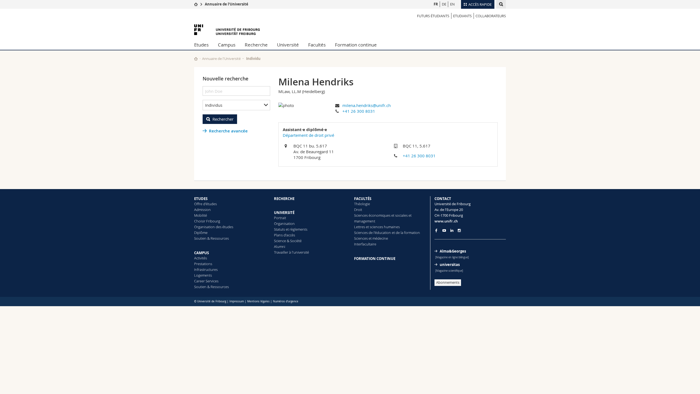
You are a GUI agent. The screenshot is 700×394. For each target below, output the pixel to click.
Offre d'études (205, 203)
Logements (203, 275)
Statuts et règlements (290, 229)
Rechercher (223, 119)
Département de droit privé (308, 135)
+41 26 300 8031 (358, 111)
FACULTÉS (362, 198)
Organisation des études (213, 226)
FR (436, 4)
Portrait (280, 217)
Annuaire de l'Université (226, 4)
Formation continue (356, 45)
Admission (202, 209)
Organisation (284, 223)
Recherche (256, 45)
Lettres (359, 226)
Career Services (206, 281)
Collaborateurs (491, 15)
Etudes (201, 45)
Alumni (279, 246)
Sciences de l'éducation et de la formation (387, 232)
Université (288, 45)
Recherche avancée (228, 131)
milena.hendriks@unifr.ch (366, 105)
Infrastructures (206, 269)
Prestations (203, 263)
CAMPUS (201, 252)
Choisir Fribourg (207, 221)
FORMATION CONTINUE (374, 258)
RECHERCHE (284, 198)
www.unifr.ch (446, 221)
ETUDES (201, 198)
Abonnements (447, 282)
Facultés (317, 45)
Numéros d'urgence (285, 301)
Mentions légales (258, 301)
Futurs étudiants (433, 15)
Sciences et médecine (371, 238)
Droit (358, 209)
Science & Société (288, 240)
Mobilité (200, 215)
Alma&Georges (453, 251)
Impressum (236, 301)
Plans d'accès (284, 235)
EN (452, 4)
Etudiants (462, 15)
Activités (200, 258)
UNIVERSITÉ (284, 212)
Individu (253, 58)
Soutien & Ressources (211, 238)
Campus (226, 45)
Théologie (362, 203)
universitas (450, 264)
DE (444, 4)
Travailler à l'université (291, 252)
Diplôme (201, 232)
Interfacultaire (365, 244)
